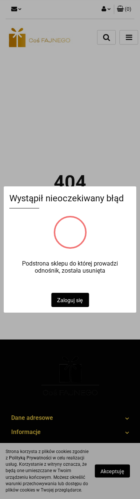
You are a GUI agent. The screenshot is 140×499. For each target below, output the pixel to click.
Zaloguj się (70, 300)
